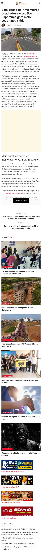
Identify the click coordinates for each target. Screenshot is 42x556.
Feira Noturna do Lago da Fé (10, 487)
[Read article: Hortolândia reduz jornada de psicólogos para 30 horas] (21, 364)
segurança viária (29, 56)
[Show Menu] (2, 3)
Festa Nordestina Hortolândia (10, 502)
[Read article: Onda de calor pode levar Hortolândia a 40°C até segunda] (21, 400)
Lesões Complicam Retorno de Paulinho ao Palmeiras (18, 543)
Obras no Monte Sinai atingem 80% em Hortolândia (17, 308)
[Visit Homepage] (21, 3)
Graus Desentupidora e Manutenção (12, 471)
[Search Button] (40, 3)
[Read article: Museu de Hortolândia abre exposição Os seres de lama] (21, 437)
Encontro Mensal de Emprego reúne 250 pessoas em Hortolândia (17, 272)
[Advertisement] (21, 131)
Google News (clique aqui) (15, 193)
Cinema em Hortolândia (8, 518)
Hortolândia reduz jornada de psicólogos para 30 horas (19, 381)
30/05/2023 (18, 25)
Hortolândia (30, 54)
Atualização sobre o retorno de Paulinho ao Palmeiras (18, 529)
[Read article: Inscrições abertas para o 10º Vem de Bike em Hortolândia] (21, 328)
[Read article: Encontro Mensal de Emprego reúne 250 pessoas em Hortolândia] (21, 255)
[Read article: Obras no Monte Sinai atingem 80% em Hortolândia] (21, 291)
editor (9, 25)
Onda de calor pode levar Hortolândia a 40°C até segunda (20, 417)
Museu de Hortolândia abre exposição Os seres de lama (20, 454)
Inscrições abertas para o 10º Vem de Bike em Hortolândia (19, 345)
